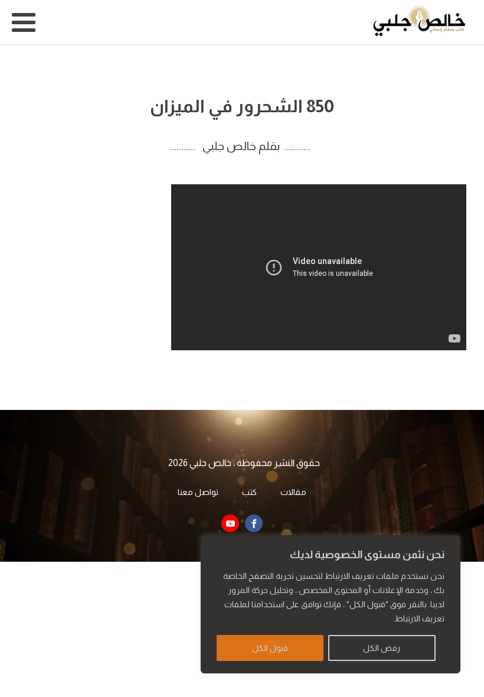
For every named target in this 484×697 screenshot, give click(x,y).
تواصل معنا (198, 492)
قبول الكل (270, 648)
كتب (249, 492)
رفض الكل (381, 648)
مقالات (293, 492)
